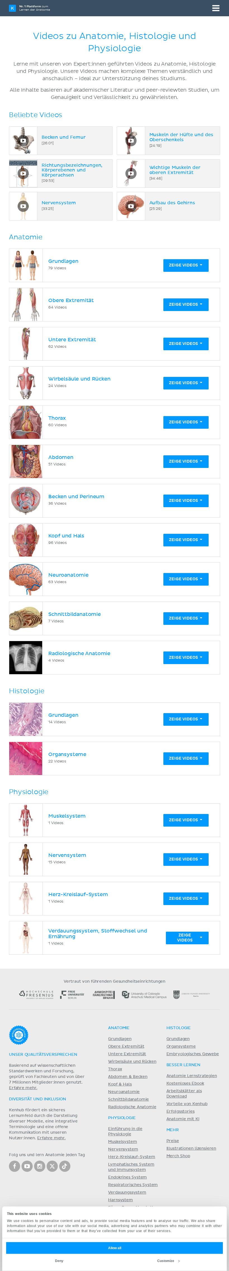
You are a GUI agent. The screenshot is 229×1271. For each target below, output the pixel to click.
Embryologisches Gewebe (192, 1054)
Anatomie (119, 1028)
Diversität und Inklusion (37, 1099)
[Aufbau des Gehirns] (131, 206)
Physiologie (121, 1118)
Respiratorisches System (133, 1185)
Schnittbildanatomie (128, 1099)
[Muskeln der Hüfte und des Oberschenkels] (131, 141)
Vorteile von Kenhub (186, 1104)
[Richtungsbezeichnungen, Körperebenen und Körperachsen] (23, 173)
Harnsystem (120, 1200)
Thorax (115, 1069)
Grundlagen (119, 1039)
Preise (172, 1141)
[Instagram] (39, 1166)
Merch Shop (178, 1156)
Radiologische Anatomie (132, 1107)
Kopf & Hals (120, 1084)
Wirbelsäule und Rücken (132, 1062)
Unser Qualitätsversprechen (43, 1055)
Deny (59, 1261)
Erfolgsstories (180, 1112)
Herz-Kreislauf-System (131, 1157)
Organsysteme (181, 1047)
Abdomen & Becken (127, 1077)
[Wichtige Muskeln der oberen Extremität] (131, 173)
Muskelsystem (122, 1142)
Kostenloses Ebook (185, 1084)
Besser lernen (183, 1065)
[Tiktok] (64, 1166)
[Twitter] (52, 1166)
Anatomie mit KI (182, 1119)
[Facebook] (14, 1166)
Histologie (178, 1028)
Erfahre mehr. (23, 1088)
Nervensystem (123, 1149)
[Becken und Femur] (23, 141)
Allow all (114, 1248)
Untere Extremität (127, 1054)
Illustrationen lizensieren (191, 1149)
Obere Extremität (126, 1047)
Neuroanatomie (124, 1092)
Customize (165, 1261)
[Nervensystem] (23, 206)
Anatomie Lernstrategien (191, 1076)
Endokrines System (127, 1177)
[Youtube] (27, 1166)
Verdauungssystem (127, 1193)
